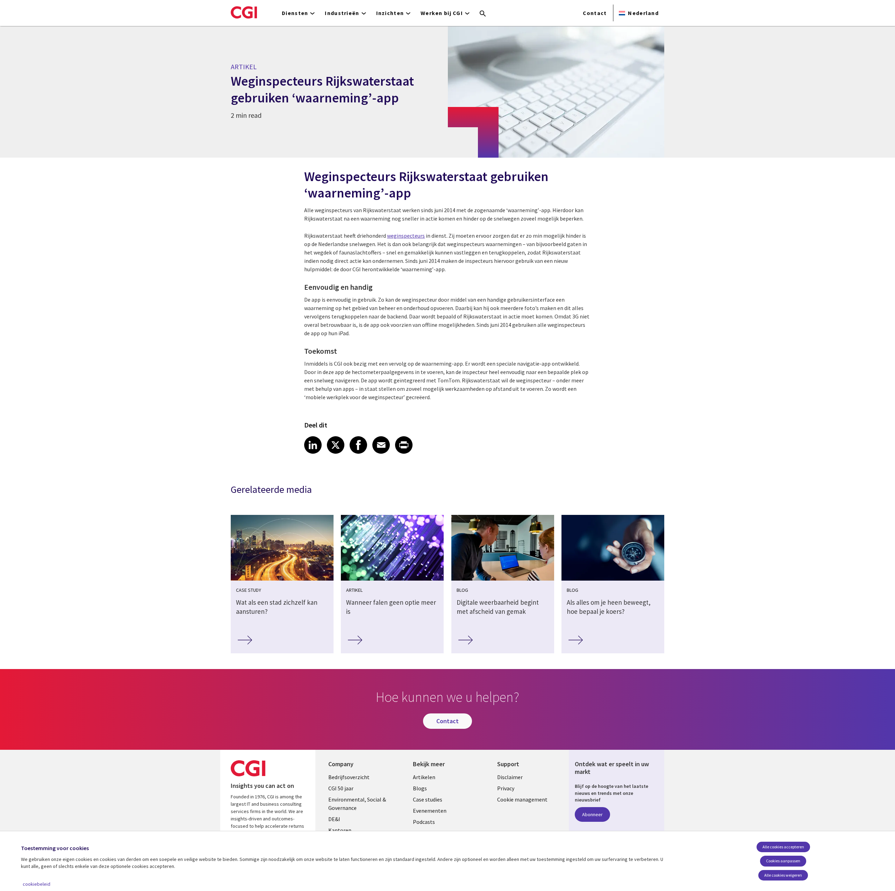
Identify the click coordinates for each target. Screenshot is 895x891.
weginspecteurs (406, 235)
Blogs (420, 788)
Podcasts (424, 821)
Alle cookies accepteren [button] (783, 846)
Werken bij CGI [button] (442, 12)
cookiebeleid (36, 884)
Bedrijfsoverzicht (349, 777)
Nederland (643, 12)
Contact (595, 12)
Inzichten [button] (390, 12)
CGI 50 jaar (340, 788)
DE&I (334, 818)
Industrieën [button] (342, 12)
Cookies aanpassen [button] (783, 860)
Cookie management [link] (522, 799)
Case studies (427, 799)
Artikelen (424, 777)
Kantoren (339, 830)
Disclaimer (510, 777)
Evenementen (429, 810)
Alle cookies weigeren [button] (783, 875)
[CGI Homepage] (244, 12)
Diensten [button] (295, 12)
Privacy (505, 788)
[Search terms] (483, 14)
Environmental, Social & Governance (357, 803)
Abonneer (592, 814)
